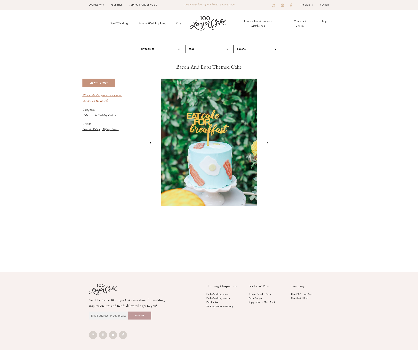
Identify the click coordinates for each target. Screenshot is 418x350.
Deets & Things (91, 129)
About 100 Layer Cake (302, 294)
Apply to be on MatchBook (262, 302)
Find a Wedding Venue (217, 294)
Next (267, 142)
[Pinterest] (282, 5)
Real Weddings (120, 23)
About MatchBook (300, 298)
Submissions (96, 5)
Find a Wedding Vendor (218, 298)
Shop (324, 21)
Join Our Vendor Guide (143, 5)
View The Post (99, 83)
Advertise (117, 5)
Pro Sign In (306, 5)
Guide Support (256, 298)
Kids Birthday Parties (104, 115)
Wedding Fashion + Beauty (219, 306)
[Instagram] (273, 5)
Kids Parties (212, 302)
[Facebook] (291, 5)
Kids (178, 23)
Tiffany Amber (110, 129)
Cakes (85, 115)
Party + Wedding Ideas (152, 23)
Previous (151, 142)
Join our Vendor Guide (260, 294)
